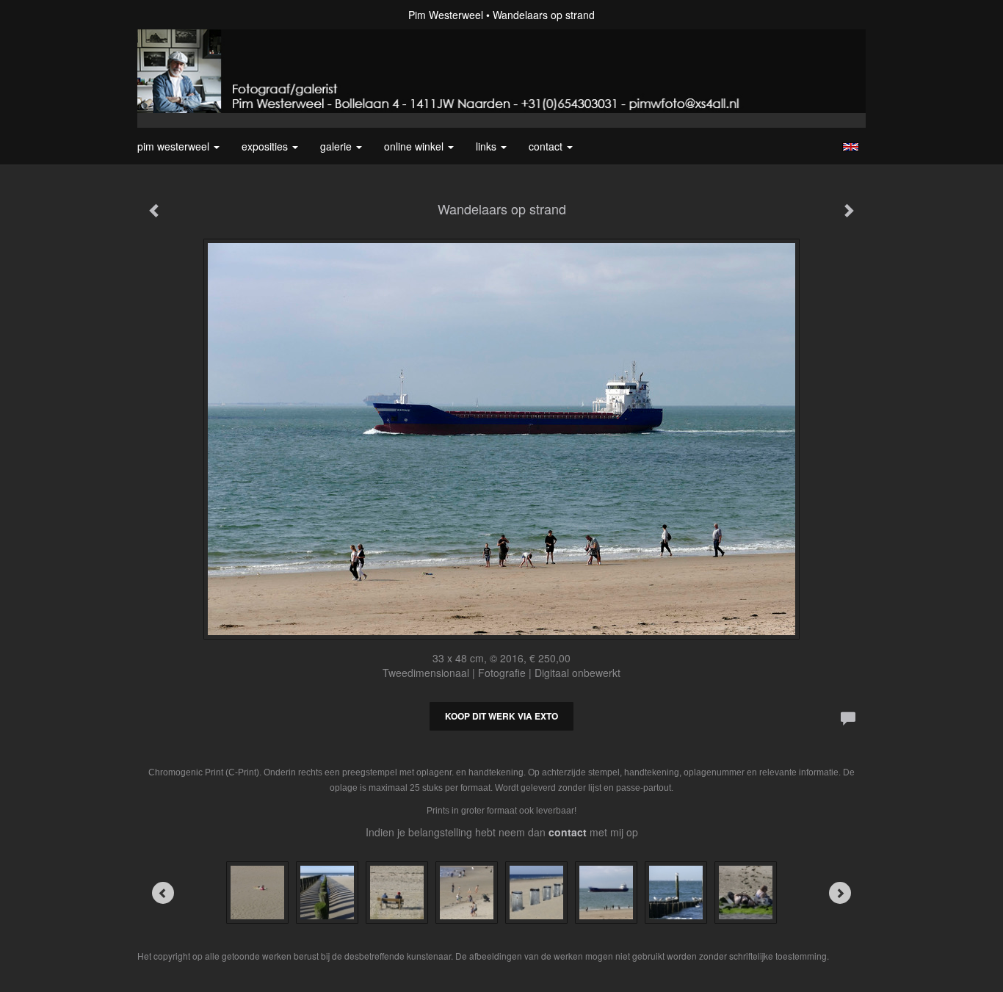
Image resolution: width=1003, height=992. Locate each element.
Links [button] (487, 146)
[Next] (840, 893)
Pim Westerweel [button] (174, 146)
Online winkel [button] (415, 146)
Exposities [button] (266, 146)
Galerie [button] (337, 146)
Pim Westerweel (445, 14)
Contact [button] (547, 146)
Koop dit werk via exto (501, 716)
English (850, 146)
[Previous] (163, 893)
